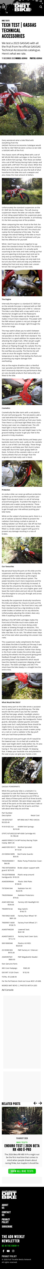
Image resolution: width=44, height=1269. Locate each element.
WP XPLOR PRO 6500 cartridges (14, 157)
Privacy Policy (6, 1221)
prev (35, 1103)
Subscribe (7, 1226)
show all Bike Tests (22, 1171)
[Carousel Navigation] (37, 1103)
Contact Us (6, 1213)
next (40, 1103)
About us (5, 1206)
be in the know (9, 1245)
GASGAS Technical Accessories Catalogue (18, 145)
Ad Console (7, 990)
